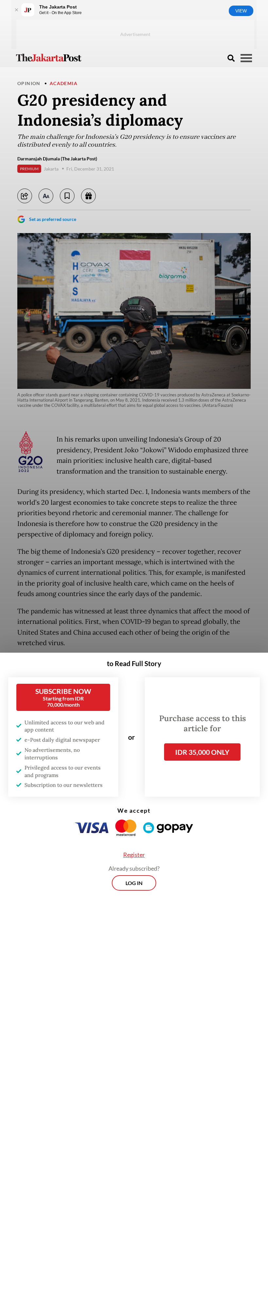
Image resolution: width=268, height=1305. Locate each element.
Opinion (29, 83)
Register (134, 854)
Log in (134, 883)
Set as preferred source (52, 219)
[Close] (16, 10)
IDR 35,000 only (202, 752)
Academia (63, 83)
